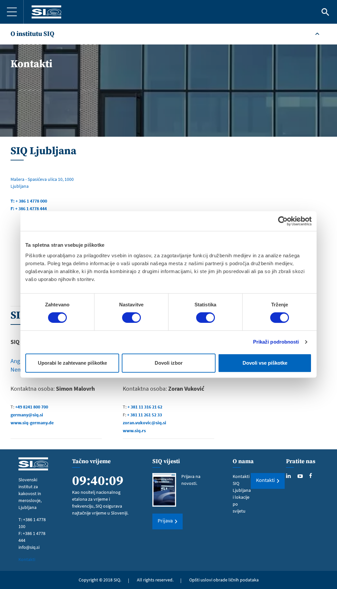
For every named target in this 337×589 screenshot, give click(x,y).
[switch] (131, 317)
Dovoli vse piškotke (265, 363)
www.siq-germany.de (32, 423)
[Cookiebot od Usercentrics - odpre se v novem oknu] (283, 221)
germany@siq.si (27, 415)
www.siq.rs (134, 431)
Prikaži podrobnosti (276, 342)
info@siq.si (28, 547)
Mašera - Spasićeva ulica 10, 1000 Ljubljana (42, 182)
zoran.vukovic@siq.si (144, 423)
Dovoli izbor (169, 363)
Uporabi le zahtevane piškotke (72, 363)
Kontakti (26, 559)
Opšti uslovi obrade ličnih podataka (224, 580)
